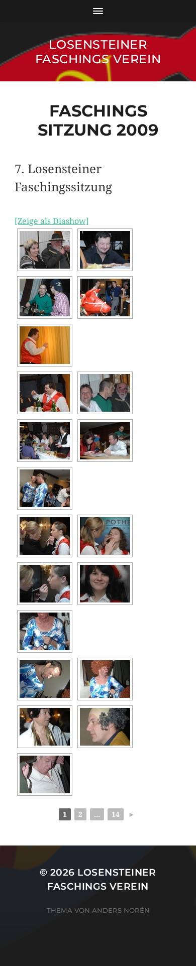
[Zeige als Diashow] (52, 221)
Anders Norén (121, 910)
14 (116, 814)
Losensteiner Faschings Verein (98, 51)
